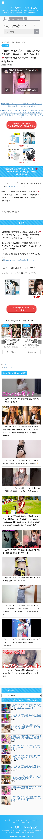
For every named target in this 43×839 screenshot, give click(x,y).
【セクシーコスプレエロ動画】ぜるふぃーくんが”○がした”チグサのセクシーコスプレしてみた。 (26, 767)
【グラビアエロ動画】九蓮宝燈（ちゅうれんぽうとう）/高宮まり (11, 342)
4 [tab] (17, 358)
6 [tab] (23, 358)
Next (40, 342)
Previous (3, 342)
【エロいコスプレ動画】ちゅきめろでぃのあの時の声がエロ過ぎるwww (26, 787)
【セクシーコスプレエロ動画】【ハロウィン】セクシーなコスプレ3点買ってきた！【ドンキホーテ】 (26, 757)
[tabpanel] (11, 340)
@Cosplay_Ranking (13, 186)
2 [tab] (11, 358)
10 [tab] (35, 358)
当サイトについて (30, 820)
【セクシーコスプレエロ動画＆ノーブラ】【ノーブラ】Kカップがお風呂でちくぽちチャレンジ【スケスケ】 (26, 798)
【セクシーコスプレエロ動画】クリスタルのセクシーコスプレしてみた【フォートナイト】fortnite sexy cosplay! (26, 706)
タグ (25, 19)
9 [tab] (32, 358)
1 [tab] (8, 358)
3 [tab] (14, 358)
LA (4, 367)
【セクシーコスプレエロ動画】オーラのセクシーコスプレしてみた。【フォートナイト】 (26, 716)
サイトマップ (25, 822)
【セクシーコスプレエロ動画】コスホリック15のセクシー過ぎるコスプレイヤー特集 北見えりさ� (26, 726)
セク (7, 367)
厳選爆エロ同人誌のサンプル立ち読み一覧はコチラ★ (21, 124)
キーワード (20, 19)
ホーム (6, 820)
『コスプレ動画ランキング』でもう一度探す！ (21, 309)
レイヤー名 (12, 19)
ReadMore (11, 352)
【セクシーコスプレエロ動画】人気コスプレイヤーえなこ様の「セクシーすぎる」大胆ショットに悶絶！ (21, 673)
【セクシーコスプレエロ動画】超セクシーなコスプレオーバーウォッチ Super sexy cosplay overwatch (21, 642)
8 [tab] (29, 358)
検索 (6, 19)
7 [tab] (26, 358)
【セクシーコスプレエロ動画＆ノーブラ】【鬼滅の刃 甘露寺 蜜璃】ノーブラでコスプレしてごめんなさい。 (26, 777)
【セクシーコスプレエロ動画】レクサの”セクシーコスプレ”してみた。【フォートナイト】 (25, 747)
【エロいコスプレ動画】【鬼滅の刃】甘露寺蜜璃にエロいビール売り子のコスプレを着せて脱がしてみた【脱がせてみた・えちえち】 (26, 737)
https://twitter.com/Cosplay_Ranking (18, 260)
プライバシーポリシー (17, 820)
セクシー (6, 364)
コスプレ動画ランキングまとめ (22, 7)
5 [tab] (20, 358)
